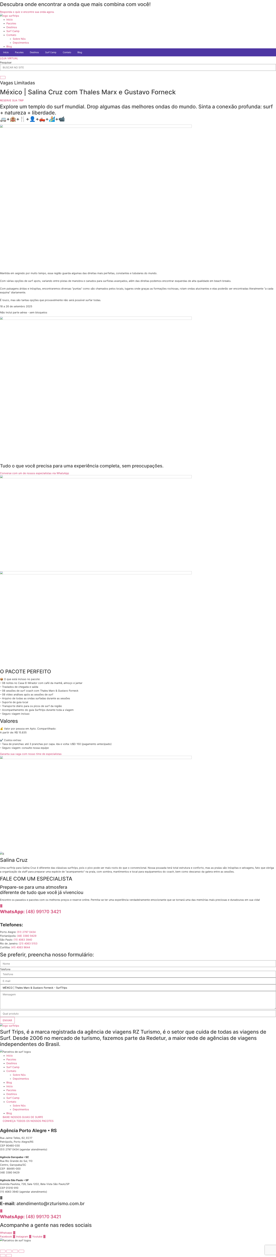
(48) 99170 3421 (31, 911)
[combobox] (138, 67)
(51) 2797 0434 (26, 932)
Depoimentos (21, 42)
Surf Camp (12, 31)
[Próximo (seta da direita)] (9, 1255)
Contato (11, 35)
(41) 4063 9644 (20, 947)
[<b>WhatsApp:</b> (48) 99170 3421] (1, 905)
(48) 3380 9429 (26, 935)
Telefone (5, 969)
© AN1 (4, 1244)
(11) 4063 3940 (23, 939)
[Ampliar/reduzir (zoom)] (2, 1251)
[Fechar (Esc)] (21, 1251)
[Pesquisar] (2, 77)
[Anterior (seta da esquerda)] (2, 1255)
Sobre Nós (19, 38)
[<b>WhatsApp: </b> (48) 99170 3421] (1, 1210)
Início (9, 19)
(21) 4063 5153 (28, 943)
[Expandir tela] (9, 1251)
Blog (9, 46)
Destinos (11, 27)
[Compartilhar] (15, 1251)
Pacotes (11, 23)
